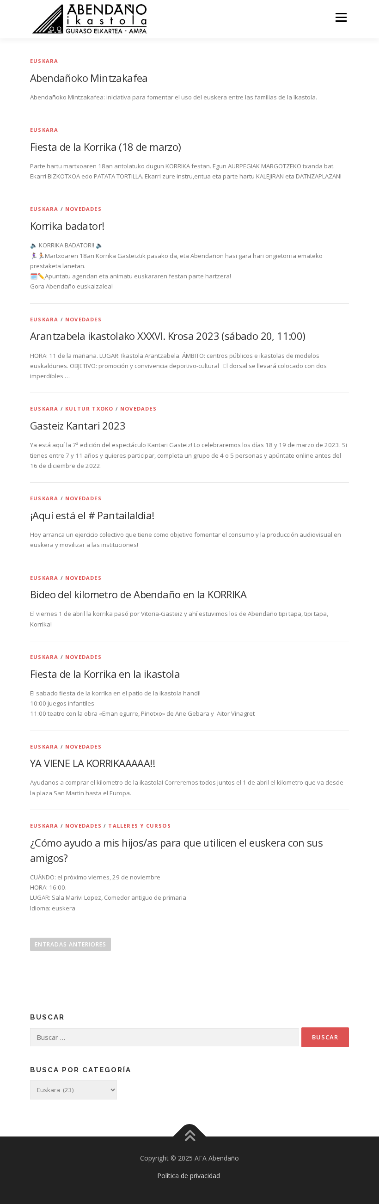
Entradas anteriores (70, 944)
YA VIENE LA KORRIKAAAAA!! (92, 763)
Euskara (44, 60)
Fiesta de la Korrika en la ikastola (105, 674)
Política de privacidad (188, 1175)
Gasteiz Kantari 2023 (77, 425)
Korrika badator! (67, 226)
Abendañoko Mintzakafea (89, 78)
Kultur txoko (89, 408)
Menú (341, 17)
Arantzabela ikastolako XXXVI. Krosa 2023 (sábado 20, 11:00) (168, 336)
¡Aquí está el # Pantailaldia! (92, 515)
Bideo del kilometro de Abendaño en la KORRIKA (138, 594)
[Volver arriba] (189, 1136)
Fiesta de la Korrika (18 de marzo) (105, 147)
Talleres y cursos (139, 825)
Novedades (83, 208)
